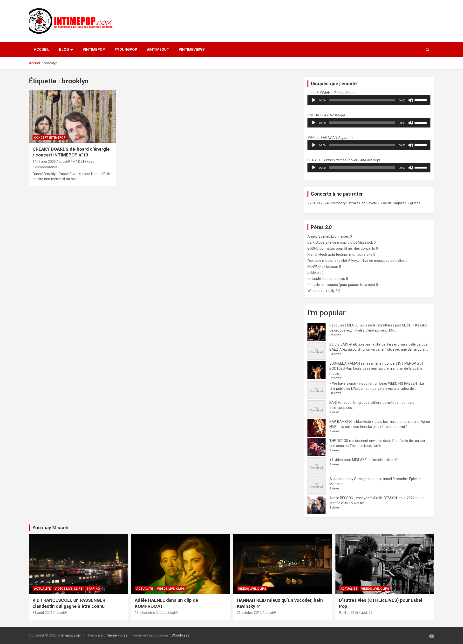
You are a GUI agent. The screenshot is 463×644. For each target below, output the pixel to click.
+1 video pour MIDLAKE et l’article (356, 460)
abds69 (64, 161)
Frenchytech (317, 254)
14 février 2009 (44, 161)
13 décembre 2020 (149, 613)
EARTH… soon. (340, 402)
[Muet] (410, 100)
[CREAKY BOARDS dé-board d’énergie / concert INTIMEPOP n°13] (72, 116)
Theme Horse (117, 635)
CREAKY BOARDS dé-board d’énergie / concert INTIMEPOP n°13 (71, 152)
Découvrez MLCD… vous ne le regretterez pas (365, 325)
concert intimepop (49, 137)
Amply (312, 236)
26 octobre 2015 (249, 613)
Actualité (42, 588)
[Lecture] (313, 100)
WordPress (180, 635)
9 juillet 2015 (348, 613)
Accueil (41, 49)
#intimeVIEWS (192, 49)
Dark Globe (316, 242)
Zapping (93, 588)
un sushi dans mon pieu (326, 278)
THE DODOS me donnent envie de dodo (360, 441)
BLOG (64, 49)
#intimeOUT (158, 49)
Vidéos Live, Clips (68, 588)
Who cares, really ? (322, 291)
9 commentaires (45, 167)
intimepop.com (69, 635)
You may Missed (50, 528)
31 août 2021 (43, 613)
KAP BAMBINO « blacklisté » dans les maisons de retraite (374, 421)
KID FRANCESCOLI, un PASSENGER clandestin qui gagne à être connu (69, 603)
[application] (368, 100)
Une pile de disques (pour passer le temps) (341, 285)
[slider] (421, 99)
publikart (314, 272)
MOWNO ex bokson (322, 266)
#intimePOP (94, 49)
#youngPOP (126, 49)
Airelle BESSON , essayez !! (350, 498)
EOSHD (313, 248)
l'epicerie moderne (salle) (327, 260)
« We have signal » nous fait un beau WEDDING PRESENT (374, 383)
